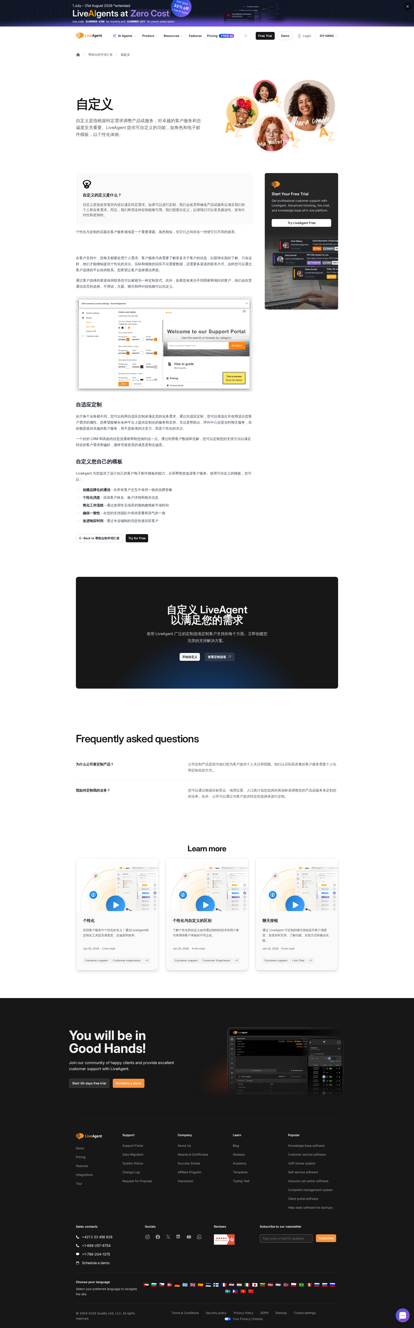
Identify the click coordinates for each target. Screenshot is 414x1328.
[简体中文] (251, 1291)
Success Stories (189, 1163)
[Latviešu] (270, 1285)
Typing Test (241, 1181)
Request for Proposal (137, 1181)
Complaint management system (310, 1190)
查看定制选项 (217, 657)
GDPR (264, 1313)
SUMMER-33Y (136, 21)
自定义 (125, 54)
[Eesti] (208, 1285)
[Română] (309, 1285)
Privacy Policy (243, 1313)
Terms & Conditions (185, 1313)
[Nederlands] (278, 1285)
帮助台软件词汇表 (100, 54)
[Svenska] (227, 1291)
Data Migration (132, 1154)
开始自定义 (189, 657)
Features (82, 1166)
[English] (192, 1285)
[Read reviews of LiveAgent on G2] (224, 1239)
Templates (240, 1172)
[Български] (154, 1285)
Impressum (185, 1181)
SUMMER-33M (95, 21)
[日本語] (254, 1285)
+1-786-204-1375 (96, 1254)
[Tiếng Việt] (243, 1291)
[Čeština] (161, 1285)
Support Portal (132, 1145)
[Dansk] (169, 1285)
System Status (132, 1163)
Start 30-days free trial (89, 1083)
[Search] (248, 36)
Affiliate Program (189, 1172)
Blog (236, 1145)
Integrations (84, 1175)
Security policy (216, 1313)
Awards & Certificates (193, 1154)
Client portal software (303, 1198)
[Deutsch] (177, 1285)
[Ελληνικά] (185, 1285)
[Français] (223, 1285)
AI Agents (125, 36)
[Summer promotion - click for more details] (207, 13)
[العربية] (146, 1285)
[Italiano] (247, 1285)
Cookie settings (305, 1313)
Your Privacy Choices (248, 1319)
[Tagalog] (235, 1291)
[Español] (200, 1285)
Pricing (81, 1157)
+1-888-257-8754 (96, 1245)
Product (148, 36)
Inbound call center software (308, 1181)
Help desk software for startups (310, 1207)
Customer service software (307, 1154)
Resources (171, 36)
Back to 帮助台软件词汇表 (101, 538)
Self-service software (303, 1172)
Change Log (131, 1172)
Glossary (239, 1154)
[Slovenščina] (332, 1285)
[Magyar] (239, 1285)
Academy (239, 1163)
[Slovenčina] (324, 1285)
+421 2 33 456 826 (97, 1237)
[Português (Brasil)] (301, 1285)
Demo (285, 36)
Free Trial (265, 36)
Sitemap (281, 1313)
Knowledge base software (306, 1145)
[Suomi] (216, 1285)
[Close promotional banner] (407, 6)
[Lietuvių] (262, 1285)
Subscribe (326, 1238)
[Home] (78, 54)
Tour (79, 1183)
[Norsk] (286, 1285)
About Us (184, 1145)
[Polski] (293, 1285)
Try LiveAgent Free (301, 222)
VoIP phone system (301, 1163)
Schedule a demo (128, 1083)
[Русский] (317, 1285)
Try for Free (137, 538)
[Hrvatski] (231, 1285)
